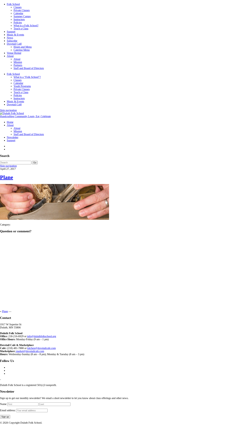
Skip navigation (8, 110)
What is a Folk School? (26, 25)
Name (3, 404)
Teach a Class (21, 28)
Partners (18, 65)
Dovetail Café (14, 43)
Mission (18, 62)
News (10, 37)
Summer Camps (22, 16)
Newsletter (12, 137)
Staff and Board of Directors (29, 68)
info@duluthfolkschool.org (41, 336)
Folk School (13, 4)
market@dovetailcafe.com (29, 351)
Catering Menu (22, 49)
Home (10, 122)
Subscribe (12, 40)
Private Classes (22, 10)
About (10, 56)
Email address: (8, 410)
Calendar (18, 13)
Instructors (19, 19)
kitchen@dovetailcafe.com (41, 348)
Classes (18, 7)
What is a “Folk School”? (27, 77)
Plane (6, 177)
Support (11, 31)
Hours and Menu (23, 46)
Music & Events (15, 34)
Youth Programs (22, 86)
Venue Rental (14, 53)
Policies (18, 22)
